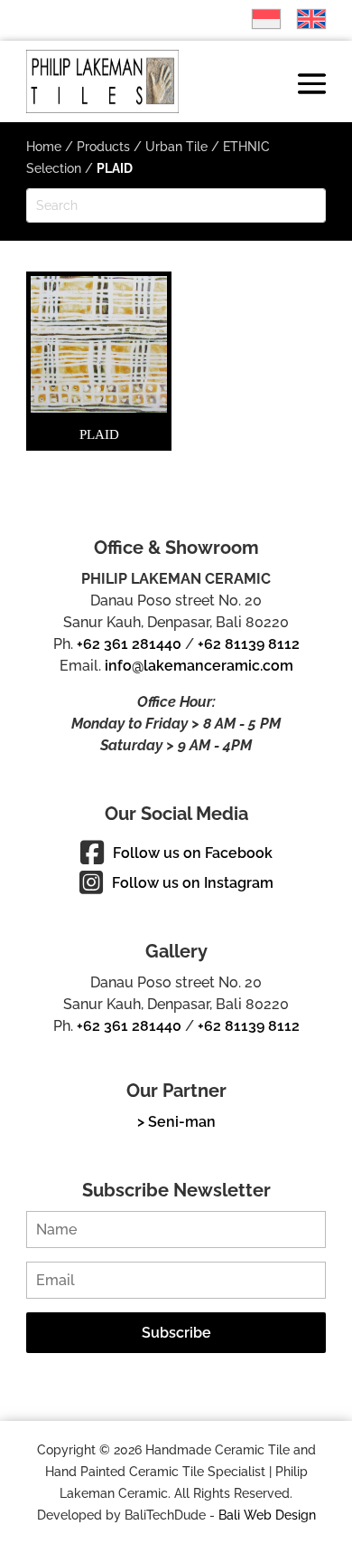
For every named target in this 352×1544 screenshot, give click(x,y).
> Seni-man (176, 1121)
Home (43, 146)
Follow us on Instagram (192, 882)
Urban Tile (176, 146)
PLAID (99, 434)
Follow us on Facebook (193, 853)
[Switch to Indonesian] (257, 19)
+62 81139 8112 (249, 644)
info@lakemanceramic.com (199, 665)
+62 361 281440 (129, 644)
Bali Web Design (267, 1515)
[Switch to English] (302, 19)
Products (103, 146)
